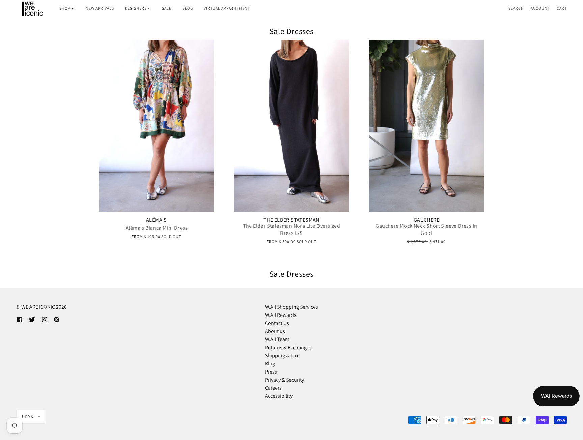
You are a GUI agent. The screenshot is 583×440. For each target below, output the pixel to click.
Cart (562, 8)
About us (275, 331)
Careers (273, 387)
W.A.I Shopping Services (291, 306)
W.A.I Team (277, 339)
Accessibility (279, 396)
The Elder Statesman (291, 220)
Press (271, 371)
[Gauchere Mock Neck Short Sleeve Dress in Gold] (426, 126)
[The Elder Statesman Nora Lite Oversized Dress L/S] (291, 126)
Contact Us (277, 323)
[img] (19, 319)
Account (540, 8)
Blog (270, 363)
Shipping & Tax (281, 355)
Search (516, 8)
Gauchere (426, 220)
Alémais (156, 220)
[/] (32, 8)
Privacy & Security (284, 379)
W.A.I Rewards (280, 315)
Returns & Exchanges (288, 347)
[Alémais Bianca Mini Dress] (156, 126)
